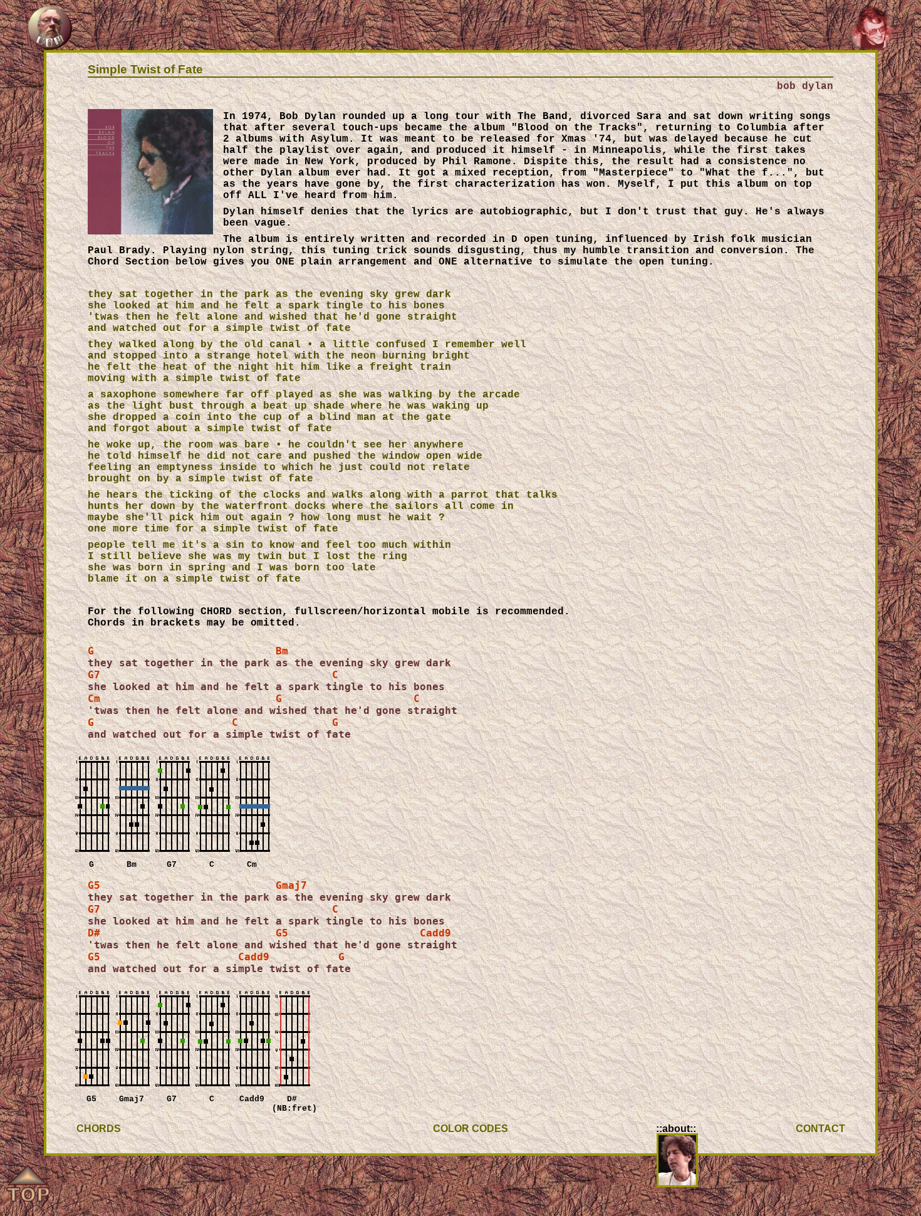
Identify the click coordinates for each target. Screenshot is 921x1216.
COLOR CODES (470, 1128)
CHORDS (98, 1128)
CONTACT (820, 1128)
